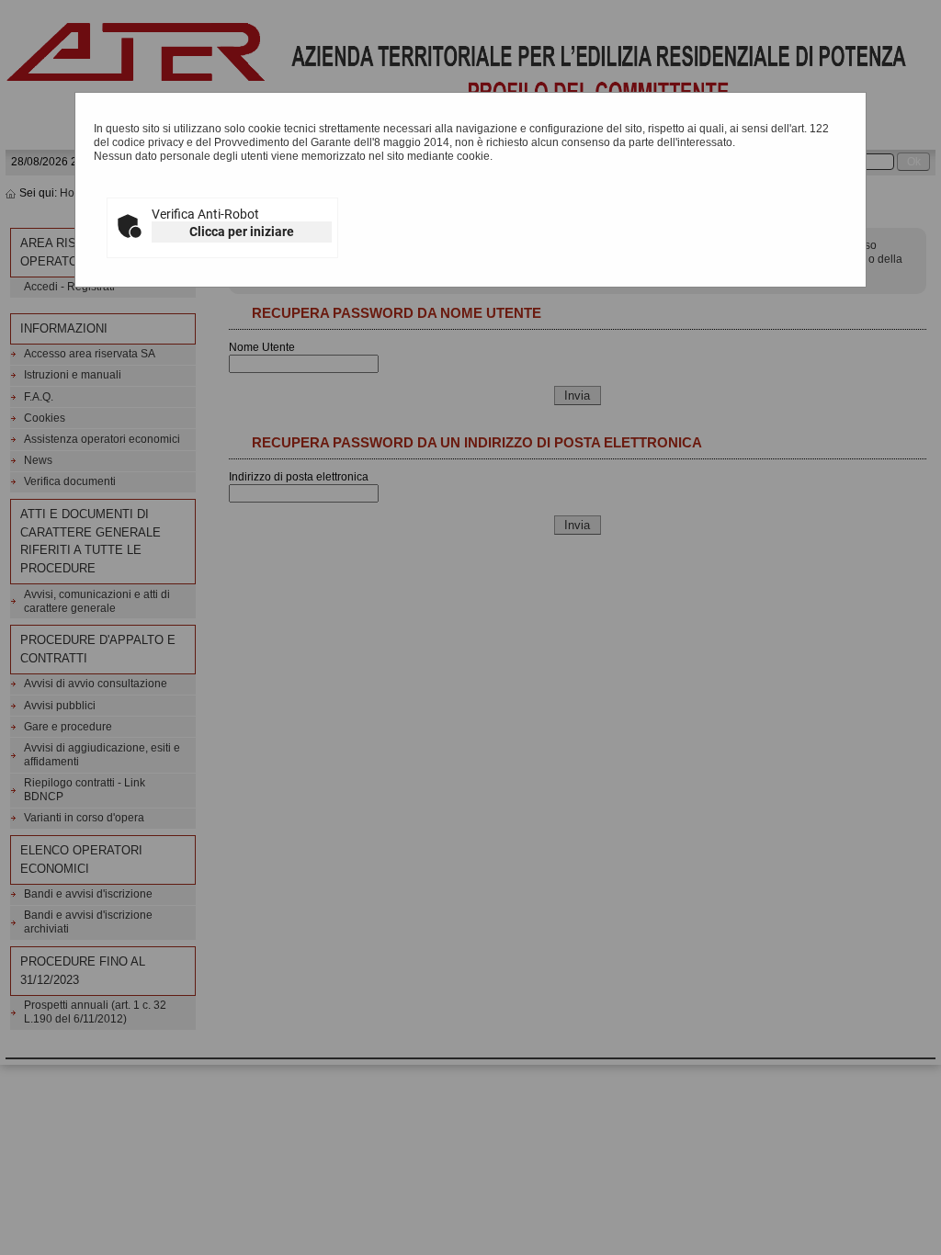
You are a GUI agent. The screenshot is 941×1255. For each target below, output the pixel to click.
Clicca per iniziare (241, 231)
